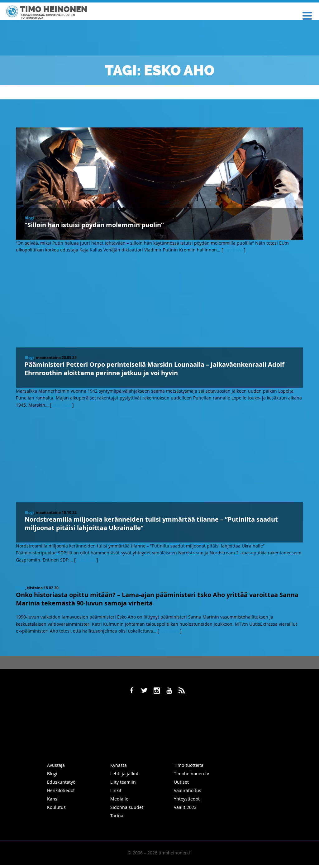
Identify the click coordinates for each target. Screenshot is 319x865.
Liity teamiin (123, 782)
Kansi (53, 799)
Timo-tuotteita (188, 765)
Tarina (116, 816)
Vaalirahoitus (187, 790)
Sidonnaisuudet (126, 807)
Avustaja (56, 765)
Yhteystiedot (187, 799)
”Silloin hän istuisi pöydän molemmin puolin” (94, 225)
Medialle (119, 799)
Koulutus (56, 807)
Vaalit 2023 (185, 807)
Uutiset (181, 782)
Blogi (29, 218)
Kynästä (118, 765)
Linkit (115, 790)
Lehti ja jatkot (124, 774)
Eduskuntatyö (61, 782)
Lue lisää (233, 250)
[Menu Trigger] (307, 15)
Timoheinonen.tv (191, 774)
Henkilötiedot (61, 790)
